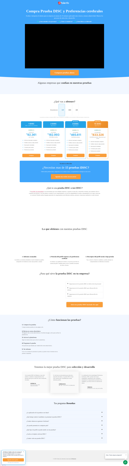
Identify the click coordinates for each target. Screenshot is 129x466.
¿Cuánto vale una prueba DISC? (36, 438)
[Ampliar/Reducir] (1, 463)
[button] (84, 284)
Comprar (31, 155)
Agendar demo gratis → (13, 459)
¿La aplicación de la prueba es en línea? (38, 412)
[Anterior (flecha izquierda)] (1, 465)
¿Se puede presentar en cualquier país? (37, 425)
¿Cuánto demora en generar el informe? (38, 421)
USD (77, 110)
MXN (70, 110)
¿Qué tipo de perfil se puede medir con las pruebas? (41, 430)
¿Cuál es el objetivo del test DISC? (36, 434)
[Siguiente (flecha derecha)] (4, 465)
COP (63, 110)
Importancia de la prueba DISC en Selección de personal (85, 284)
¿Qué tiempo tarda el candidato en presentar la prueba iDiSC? (44, 417)
